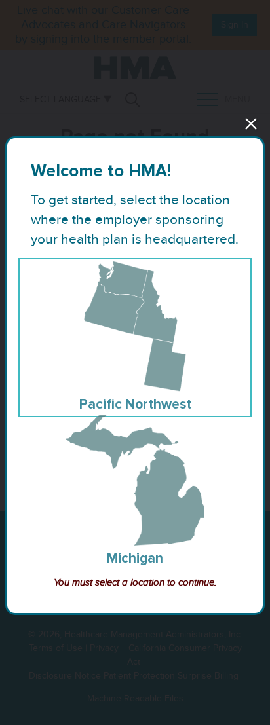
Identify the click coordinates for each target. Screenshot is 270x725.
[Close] (251, 124)
